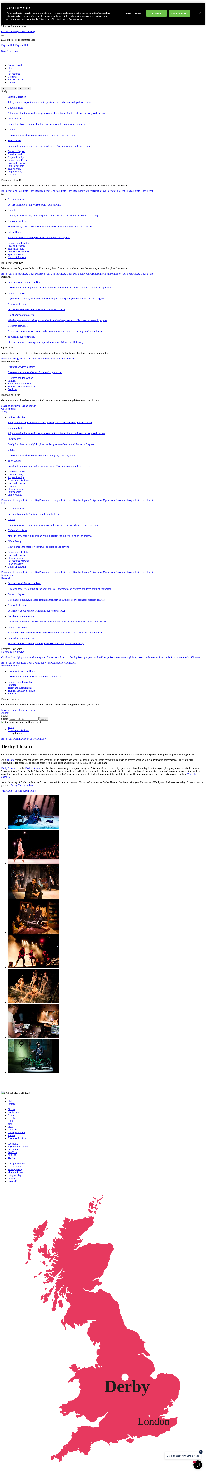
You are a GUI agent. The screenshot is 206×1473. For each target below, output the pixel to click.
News (11, 1115)
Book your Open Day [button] (23, 738)
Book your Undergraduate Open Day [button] (39, 191)
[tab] (103, 411)
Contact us (13, 1112)
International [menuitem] (14, 73)
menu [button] (24, 88)
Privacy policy (15, 1169)
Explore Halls (15, 45)
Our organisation (16, 1132)
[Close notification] (2, 35)
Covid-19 (12, 1181)
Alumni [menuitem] (11, 82)
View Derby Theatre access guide (18, 790)
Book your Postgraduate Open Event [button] (115, 191)
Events (11, 1118)
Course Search (8, 408)
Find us (11, 1109)
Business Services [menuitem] (17, 79)
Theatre (10, 760)
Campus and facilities (18, 730)
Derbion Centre (33, 768)
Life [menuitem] (10, 71)
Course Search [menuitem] (15, 65)
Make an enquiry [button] (18, 405)
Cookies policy (75, 19)
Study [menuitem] (11, 68)
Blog (10, 1121)
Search (4, 718)
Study (11, 727)
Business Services (17, 1138)
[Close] (199, 13)
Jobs (10, 1123)
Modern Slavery (16, 1172)
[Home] (12, 59)
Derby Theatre (8, 768)
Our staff (12, 1129)
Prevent (11, 1178)
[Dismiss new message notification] (201, 1452)
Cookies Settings (133, 13)
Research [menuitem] (12, 76)
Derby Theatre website (22, 785)
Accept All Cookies (179, 13)
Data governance (16, 1163)
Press (10, 1126)
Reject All (156, 13)
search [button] (9, 88)
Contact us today (18, 31)
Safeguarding (14, 1175)
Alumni (11, 1135)
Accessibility (14, 1166)
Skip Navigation (9, 51)
